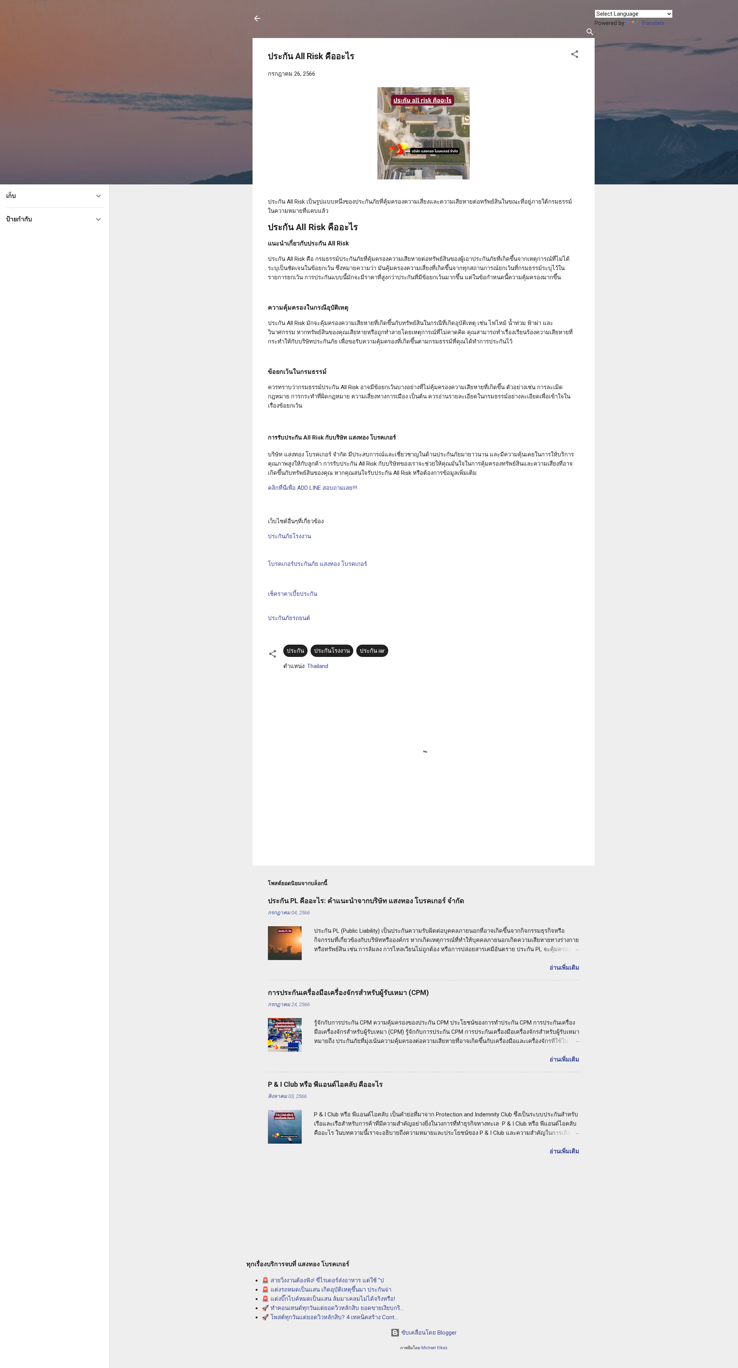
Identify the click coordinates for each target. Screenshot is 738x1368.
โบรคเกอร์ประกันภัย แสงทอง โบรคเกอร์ (317, 563)
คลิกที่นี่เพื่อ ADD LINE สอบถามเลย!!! (312, 487)
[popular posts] (285, 958)
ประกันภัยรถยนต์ (289, 618)
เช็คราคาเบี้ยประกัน (292, 593)
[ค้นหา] (590, 33)
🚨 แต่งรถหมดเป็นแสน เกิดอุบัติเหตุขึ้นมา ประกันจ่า (326, 1289)
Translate (653, 23)
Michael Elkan (434, 1347)
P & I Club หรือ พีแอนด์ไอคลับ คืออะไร (325, 1084)
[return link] (257, 19)
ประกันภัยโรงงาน (289, 536)
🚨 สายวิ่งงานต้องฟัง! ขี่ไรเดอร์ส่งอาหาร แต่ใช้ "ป (323, 1280)
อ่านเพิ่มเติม (564, 967)
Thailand (317, 666)
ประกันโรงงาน (332, 650)
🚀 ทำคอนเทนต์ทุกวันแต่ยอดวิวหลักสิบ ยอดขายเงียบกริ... (333, 1308)
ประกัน (295, 650)
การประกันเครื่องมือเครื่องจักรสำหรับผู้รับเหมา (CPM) (348, 992)
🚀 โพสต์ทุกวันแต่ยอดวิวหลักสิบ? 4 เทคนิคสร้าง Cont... (330, 1317)
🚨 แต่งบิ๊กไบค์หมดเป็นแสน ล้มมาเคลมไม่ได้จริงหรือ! (328, 1298)
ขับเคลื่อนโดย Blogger (428, 1332)
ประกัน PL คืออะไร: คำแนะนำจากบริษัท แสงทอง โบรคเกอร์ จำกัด (366, 901)
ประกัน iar (372, 650)
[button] (574, 55)
